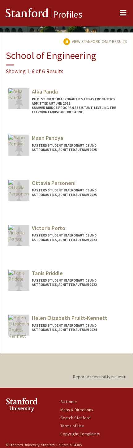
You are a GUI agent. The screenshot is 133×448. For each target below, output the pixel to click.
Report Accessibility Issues (98, 376)
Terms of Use (72, 426)
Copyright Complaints (80, 434)
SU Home (68, 401)
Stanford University (33, 404)
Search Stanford (75, 418)
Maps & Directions (76, 409)
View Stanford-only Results (99, 41)
